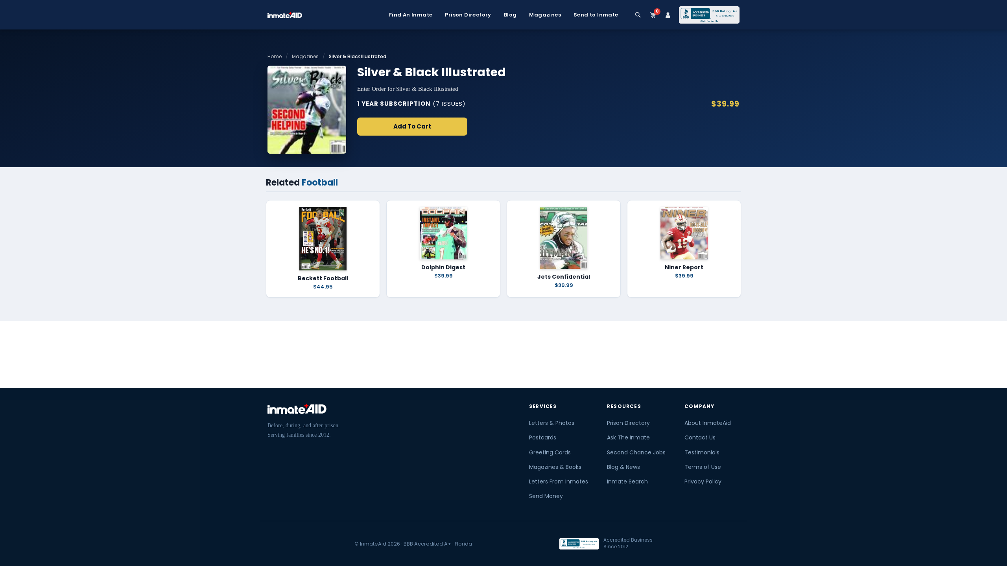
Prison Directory (468, 14)
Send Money (546, 496)
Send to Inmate (596, 14)
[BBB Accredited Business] (579, 543)
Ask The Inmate (628, 437)
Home (274, 56)
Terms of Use (702, 467)
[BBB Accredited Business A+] (709, 15)
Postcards (542, 437)
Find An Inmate (411, 14)
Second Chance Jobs (636, 452)
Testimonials (701, 452)
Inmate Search (627, 481)
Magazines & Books (555, 467)
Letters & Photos (551, 423)
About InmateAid (707, 423)
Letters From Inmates (558, 481)
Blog (510, 14)
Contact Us (700, 437)
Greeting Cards (550, 452)
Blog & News (623, 467)
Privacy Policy (702, 481)
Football (320, 182)
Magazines (545, 14)
